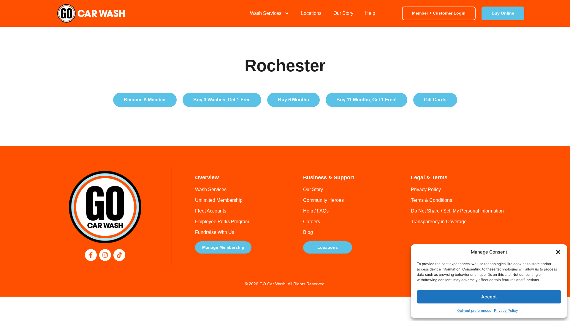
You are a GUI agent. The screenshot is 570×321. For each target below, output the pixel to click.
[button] (558, 252)
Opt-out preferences (474, 310)
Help (370, 13)
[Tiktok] (119, 255)
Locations (311, 13)
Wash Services (265, 13)
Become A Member (145, 99)
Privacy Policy (506, 310)
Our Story (343, 13)
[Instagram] (105, 255)
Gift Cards (435, 99)
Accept (489, 297)
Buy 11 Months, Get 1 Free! (366, 99)
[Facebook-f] (91, 255)
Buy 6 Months (293, 99)
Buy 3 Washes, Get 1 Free (222, 99)
